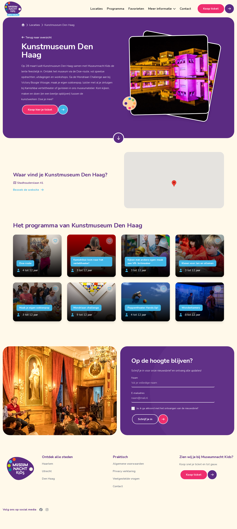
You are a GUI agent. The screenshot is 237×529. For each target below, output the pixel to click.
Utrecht (47, 471)
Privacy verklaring (124, 471)
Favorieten (136, 9)
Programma (115, 9)
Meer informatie (160, 9)
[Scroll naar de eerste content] (118, 138)
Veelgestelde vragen (126, 479)
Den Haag (48, 479)
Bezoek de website (26, 190)
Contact (185, 9)
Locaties (96, 9)
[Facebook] (41, 509)
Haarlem (47, 464)
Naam (134, 377)
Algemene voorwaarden (128, 464)
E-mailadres (138, 393)
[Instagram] (47, 509)
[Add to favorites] (55, 240)
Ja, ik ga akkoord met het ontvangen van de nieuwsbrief (167, 408)
